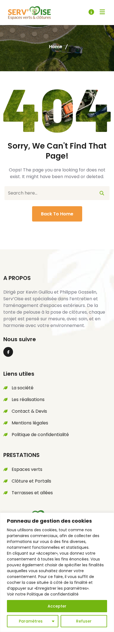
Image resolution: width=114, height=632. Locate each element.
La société (22, 388)
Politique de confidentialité (40, 434)
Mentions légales (30, 423)
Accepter (57, 606)
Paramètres (31, 621)
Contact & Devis (29, 411)
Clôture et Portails (31, 481)
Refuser (84, 621)
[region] (57, 572)
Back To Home (57, 214)
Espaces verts (27, 469)
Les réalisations (28, 399)
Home (55, 46)
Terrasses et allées (32, 493)
